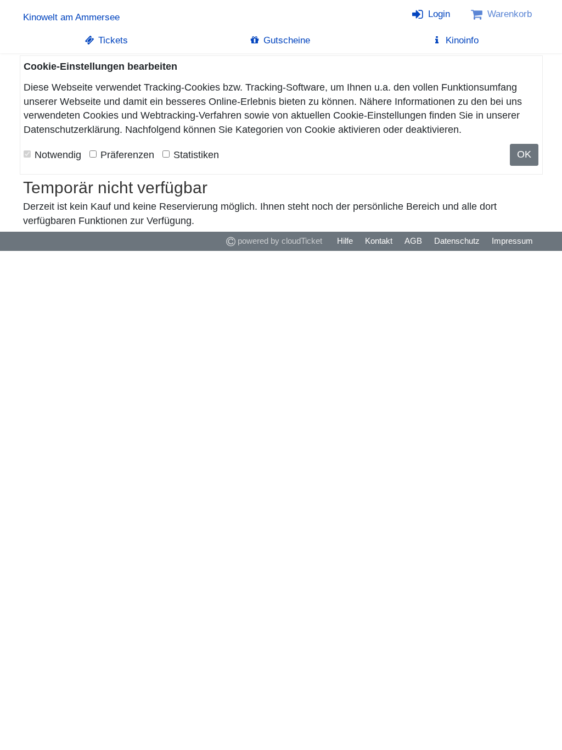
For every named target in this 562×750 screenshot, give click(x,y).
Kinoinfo (461, 40)
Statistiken (196, 154)
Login (437, 14)
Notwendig (58, 154)
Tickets (111, 40)
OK (524, 154)
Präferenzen (127, 154)
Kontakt (378, 240)
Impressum (512, 240)
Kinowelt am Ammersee (71, 17)
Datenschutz (457, 240)
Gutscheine (285, 40)
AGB (413, 240)
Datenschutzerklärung (72, 129)
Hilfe (345, 240)
